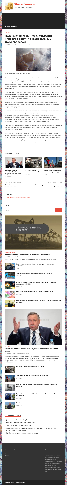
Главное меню (12, 27)
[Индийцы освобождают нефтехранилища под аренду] (33, 251)
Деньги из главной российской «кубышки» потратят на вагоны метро (13, 172)
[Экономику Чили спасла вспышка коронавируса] (53, 168)
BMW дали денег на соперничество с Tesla (33, 171)
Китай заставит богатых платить (27, 403)
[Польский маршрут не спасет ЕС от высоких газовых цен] (10, 297)
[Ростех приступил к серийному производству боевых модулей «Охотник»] (10, 269)
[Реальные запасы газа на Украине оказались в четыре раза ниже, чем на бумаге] (10, 306)
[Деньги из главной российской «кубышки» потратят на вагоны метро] (14, 168)
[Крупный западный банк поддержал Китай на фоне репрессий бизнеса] (10, 390)
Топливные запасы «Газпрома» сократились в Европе (34, 273)
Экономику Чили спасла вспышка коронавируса (52, 171)
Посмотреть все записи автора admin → (19, 197)
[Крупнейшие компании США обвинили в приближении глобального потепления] (10, 399)
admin (14, 44)
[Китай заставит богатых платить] (10, 408)
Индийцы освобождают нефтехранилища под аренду (27, 254)
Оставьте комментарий (24, 44)
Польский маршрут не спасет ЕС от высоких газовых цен (34, 291)
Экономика (8, 32)
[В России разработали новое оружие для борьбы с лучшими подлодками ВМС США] (10, 288)
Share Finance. (25, 4)
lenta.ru (13, 146)
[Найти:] (33, 210)
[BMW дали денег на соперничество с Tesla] (33, 168)
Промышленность (10, 252)
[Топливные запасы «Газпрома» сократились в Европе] (10, 279)
